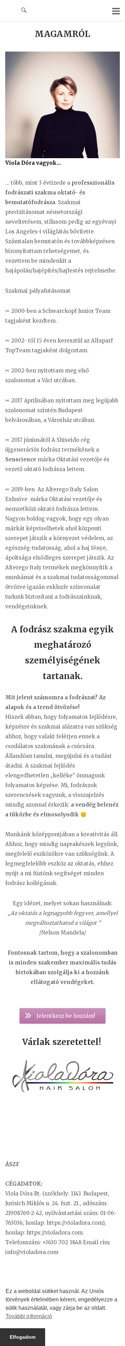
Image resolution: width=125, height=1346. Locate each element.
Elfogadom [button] (22, 1337)
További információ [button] (29, 1316)
